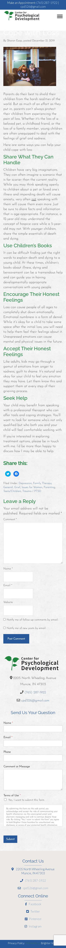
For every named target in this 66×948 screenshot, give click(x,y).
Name (8, 568)
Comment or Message (17, 766)
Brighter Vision (49, 943)
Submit (10, 839)
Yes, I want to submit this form (26, 800)
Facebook (34, 904)
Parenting (49, 487)
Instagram (35, 926)
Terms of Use (12, 795)
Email (7, 585)
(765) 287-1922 (46, 3)
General (8, 487)
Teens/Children (12, 491)
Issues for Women (32, 487)
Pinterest (35, 919)
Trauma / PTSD (31, 491)
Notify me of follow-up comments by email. (32, 619)
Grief (17, 487)
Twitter (35, 911)
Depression (25, 483)
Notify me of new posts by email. (26, 628)
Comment (10, 519)
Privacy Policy (16, 943)
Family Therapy (42, 483)
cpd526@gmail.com (33, 6)
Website (8, 602)
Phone (7, 752)
